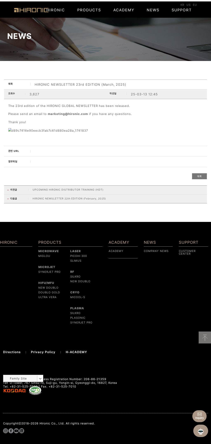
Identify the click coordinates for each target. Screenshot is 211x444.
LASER (75, 251)
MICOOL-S (77, 297)
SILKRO (75, 276)
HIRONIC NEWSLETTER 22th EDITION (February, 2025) (69, 198)
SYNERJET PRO (49, 271)
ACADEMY (123, 10)
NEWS (153, 10)
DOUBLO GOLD (49, 292)
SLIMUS (75, 260)
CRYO (75, 292)
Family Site (18, 378)
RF (72, 271)
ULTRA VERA (47, 297)
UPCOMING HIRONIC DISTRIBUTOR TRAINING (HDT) (68, 189)
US (188, 4)
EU (195, 4)
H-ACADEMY (76, 352)
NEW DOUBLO (48, 287)
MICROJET (46, 267)
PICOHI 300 (78, 256)
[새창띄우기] (35, 394)
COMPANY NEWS (156, 251)
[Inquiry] (199, 416)
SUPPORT (182, 10)
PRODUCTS (89, 10)
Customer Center (187, 252)
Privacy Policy (43, 352)
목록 (199, 176)
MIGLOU (44, 256)
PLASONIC (77, 317)
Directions (12, 352)
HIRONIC (31, 10)
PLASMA (77, 308)
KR (182, 4)
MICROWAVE (48, 251)
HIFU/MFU (46, 283)
